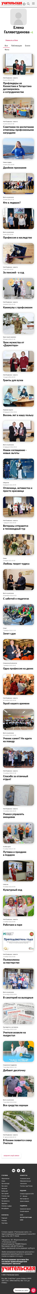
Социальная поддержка (10, 1065)
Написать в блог (12, 40)
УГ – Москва (23, 1196)
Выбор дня (5, 1191)
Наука (3, 1181)
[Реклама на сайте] (33, 1290)
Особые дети (7, 846)
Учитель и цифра (7, 1206)
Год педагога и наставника (10, 1027)
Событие (5, 884)
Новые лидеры (7, 162)
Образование (5, 1178)
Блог (21, 1220)
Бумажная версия (25, 1209)
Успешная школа (25, 1178)
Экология (4, 1188)
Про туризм (5, 1193)
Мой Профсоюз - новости (10, 78)
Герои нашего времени (9, 337)
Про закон (5, 1186)
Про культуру (5, 1183)
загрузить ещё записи (11, 1155)
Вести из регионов (8, 197)
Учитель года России (26, 1186)
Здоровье (4, 1203)
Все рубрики (5, 1208)
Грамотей (4, 1198)
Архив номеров (24, 1201)
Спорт (5, 628)
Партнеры (5, 1223)
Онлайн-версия (24, 1211)
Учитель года (5, 1196)
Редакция (4, 1218)
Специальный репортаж (10, 663)
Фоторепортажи (26, 1217)
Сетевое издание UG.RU (27, 1193)
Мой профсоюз (24, 1198)
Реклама (4, 1220)
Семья (5, 558)
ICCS (21, 1215)
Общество (6, 482)
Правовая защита (8, 410)
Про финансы (6, 1201)
